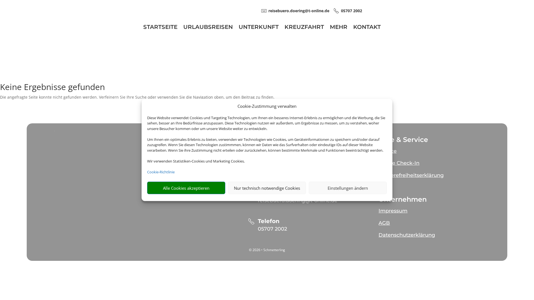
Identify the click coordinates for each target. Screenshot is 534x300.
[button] (426, 149)
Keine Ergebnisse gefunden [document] (52, 87)
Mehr (338, 27)
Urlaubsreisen (208, 27)
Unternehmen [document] (403, 199)
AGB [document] (384, 223)
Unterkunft (259, 27)
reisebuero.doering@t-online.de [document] (298, 10)
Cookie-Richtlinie (161, 171)
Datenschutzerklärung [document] (407, 235)
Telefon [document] (269, 221)
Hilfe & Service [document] (403, 139)
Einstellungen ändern (348, 188)
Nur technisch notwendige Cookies (267, 188)
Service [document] (388, 151)
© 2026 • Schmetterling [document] (267, 250)
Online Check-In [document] (399, 163)
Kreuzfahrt (304, 27)
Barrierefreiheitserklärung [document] (411, 175)
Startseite (160, 27)
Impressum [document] (393, 211)
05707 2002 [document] (351, 10)
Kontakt (367, 27)
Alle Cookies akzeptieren (186, 188)
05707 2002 (272, 229)
